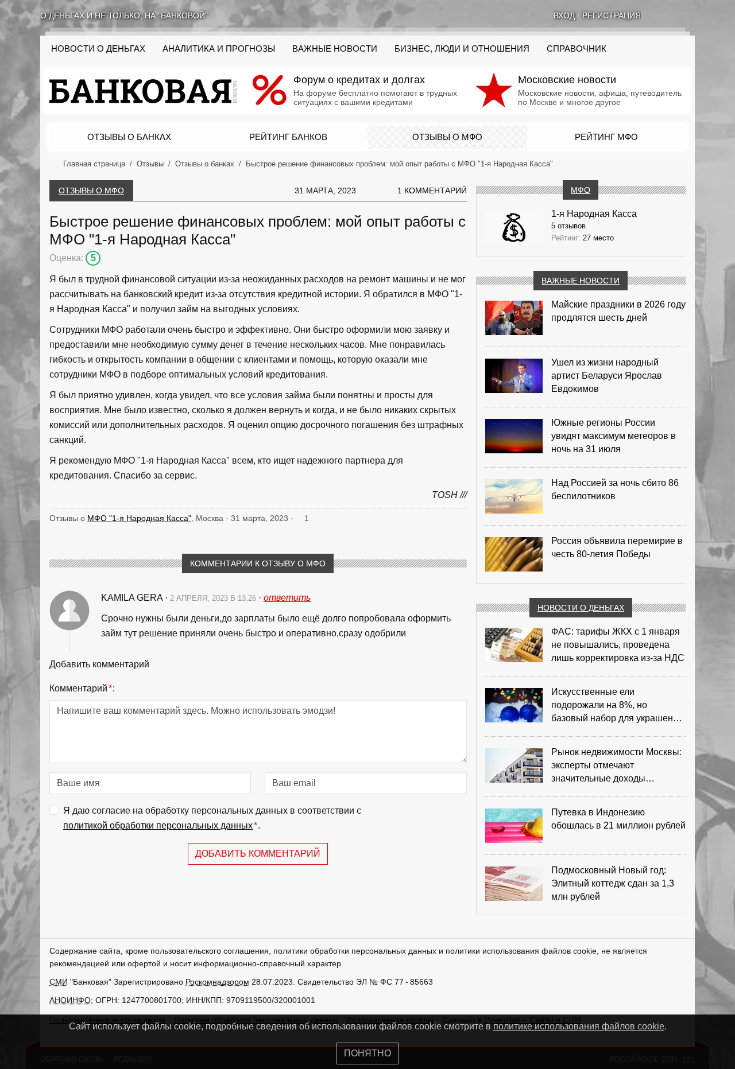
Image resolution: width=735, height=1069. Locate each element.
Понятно (367, 1053)
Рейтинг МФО (606, 137)
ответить (287, 597)
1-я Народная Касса (594, 214)
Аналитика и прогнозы (219, 48)
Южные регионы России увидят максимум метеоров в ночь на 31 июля (613, 436)
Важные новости (334, 48)
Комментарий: (82, 688)
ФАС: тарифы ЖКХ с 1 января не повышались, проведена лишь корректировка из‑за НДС (617, 645)
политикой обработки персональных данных (158, 825)
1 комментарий (432, 190)
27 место (598, 238)
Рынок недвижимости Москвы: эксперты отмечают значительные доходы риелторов (616, 766)
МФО (580, 190)
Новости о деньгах (580, 607)
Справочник (576, 48)
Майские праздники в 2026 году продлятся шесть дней (618, 311)
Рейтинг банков (288, 137)
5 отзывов (568, 225)
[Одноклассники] (675, 15)
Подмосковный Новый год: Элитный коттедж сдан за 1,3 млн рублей (612, 883)
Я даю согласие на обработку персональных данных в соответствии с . (212, 818)
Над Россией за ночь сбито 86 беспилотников (615, 489)
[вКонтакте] (660, 15)
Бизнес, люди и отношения (461, 48)
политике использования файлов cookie (578, 1026)
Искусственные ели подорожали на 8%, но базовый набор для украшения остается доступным (617, 706)
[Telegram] (690, 15)
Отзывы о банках (129, 137)
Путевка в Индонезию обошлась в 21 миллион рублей (618, 818)
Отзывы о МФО (447, 137)
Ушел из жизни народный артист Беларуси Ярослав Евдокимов (606, 375)
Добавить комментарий (257, 853)
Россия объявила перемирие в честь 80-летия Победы (617, 547)
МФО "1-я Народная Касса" (139, 518)
